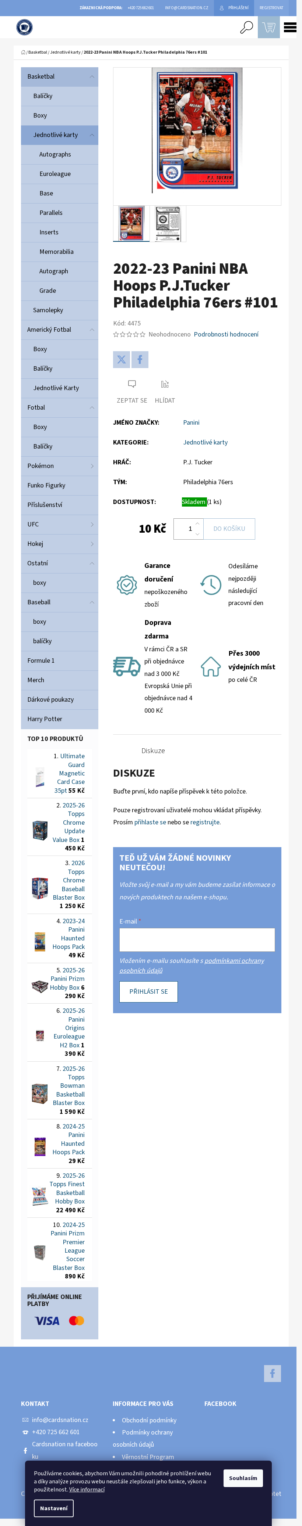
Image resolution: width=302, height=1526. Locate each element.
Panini (191, 422)
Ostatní (37, 563)
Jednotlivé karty (55, 135)
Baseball (38, 602)
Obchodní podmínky (149, 1420)
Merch (35, 680)
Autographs (55, 154)
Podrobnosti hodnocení (226, 334)
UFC (33, 524)
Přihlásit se (148, 991)
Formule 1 (41, 660)
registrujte (205, 822)
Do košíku (229, 528)
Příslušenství (44, 505)
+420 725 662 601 (56, 1432)
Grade (47, 290)
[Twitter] (121, 359)
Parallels (51, 212)
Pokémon (40, 466)
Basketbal (41, 76)
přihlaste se (150, 822)
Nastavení (53, 1508)
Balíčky (42, 96)
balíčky (42, 641)
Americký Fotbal (49, 329)
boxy (39, 582)
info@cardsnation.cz (60, 1420)
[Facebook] (139, 359)
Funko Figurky (46, 485)
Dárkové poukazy (50, 699)
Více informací (87, 1490)
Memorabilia (56, 251)
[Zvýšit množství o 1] (197, 524)
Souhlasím (243, 1478)
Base (46, 193)
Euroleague (55, 174)
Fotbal (36, 407)
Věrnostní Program (148, 1457)
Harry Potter (44, 719)
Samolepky (48, 310)
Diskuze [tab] (153, 751)
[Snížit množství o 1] (197, 534)
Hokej (35, 543)
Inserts (49, 232)
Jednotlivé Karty (56, 388)
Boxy (40, 115)
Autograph (53, 271)
